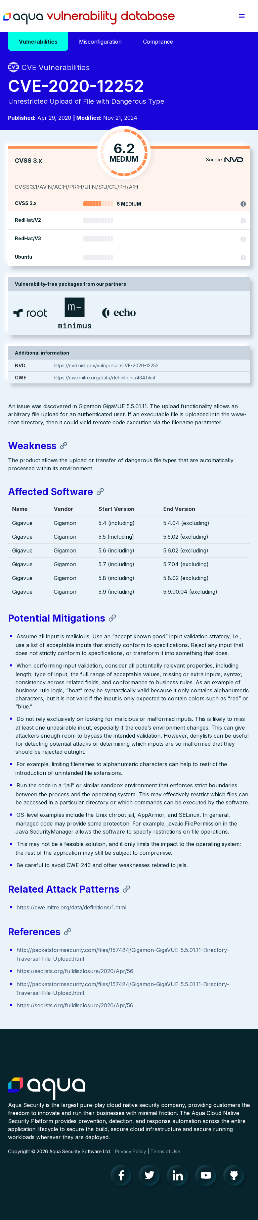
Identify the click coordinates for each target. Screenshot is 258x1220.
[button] (242, 16)
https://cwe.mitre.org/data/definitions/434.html (104, 377)
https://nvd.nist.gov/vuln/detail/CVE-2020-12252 (106, 365)
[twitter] (151, 1177)
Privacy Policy (130, 1151)
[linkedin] (179, 1177)
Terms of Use (165, 1151)
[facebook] (123, 1177)
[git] (236, 1177)
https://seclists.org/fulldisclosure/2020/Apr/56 (74, 971)
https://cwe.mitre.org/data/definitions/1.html (71, 907)
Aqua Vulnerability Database (89, 17)
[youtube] (208, 1177)
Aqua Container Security (46, 1089)
